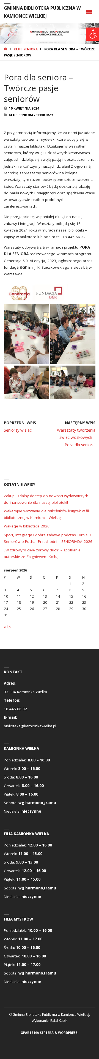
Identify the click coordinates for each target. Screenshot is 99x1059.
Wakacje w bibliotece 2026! (27, 526)
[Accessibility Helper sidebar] (92, 34)
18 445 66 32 (15, 708)
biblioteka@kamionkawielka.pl (30, 725)
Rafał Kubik (58, 1020)
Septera (46, 1033)
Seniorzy (44, 115)
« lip (7, 626)
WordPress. (68, 1033)
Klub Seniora (26, 49)
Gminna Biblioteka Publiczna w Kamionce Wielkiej (42, 12)
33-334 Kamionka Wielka (25, 691)
